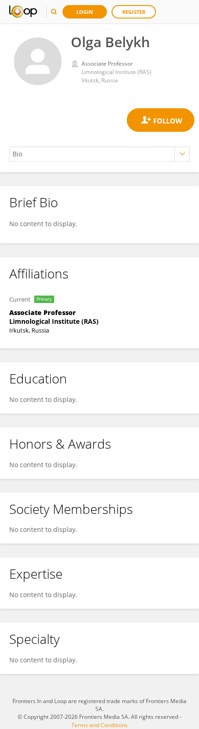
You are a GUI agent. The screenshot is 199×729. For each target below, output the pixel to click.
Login (84, 11)
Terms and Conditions (99, 725)
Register (133, 11)
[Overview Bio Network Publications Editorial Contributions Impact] (99, 154)
